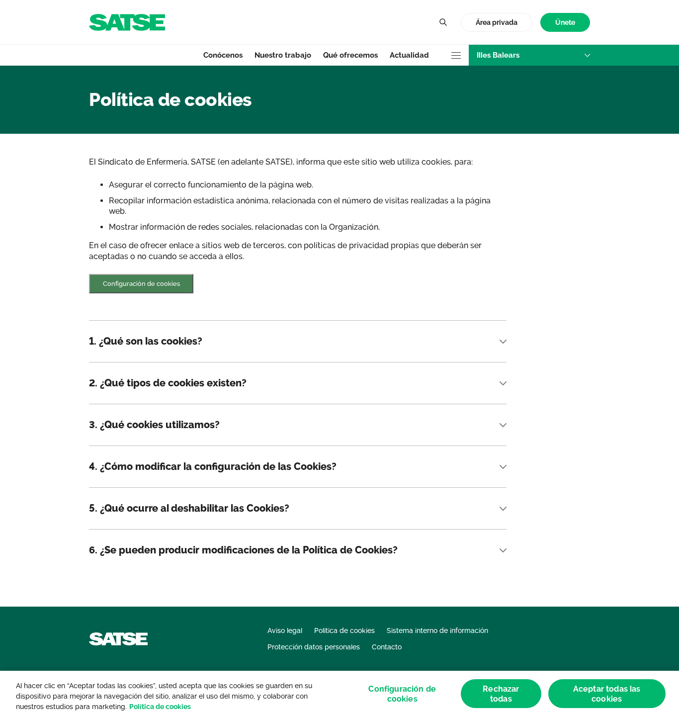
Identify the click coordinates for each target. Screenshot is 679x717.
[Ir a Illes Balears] (127, 21)
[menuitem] (565, 22)
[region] (339, 694)
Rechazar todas (501, 693)
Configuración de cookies (141, 283)
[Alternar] (443, 22)
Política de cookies (160, 707)
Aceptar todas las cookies (607, 693)
